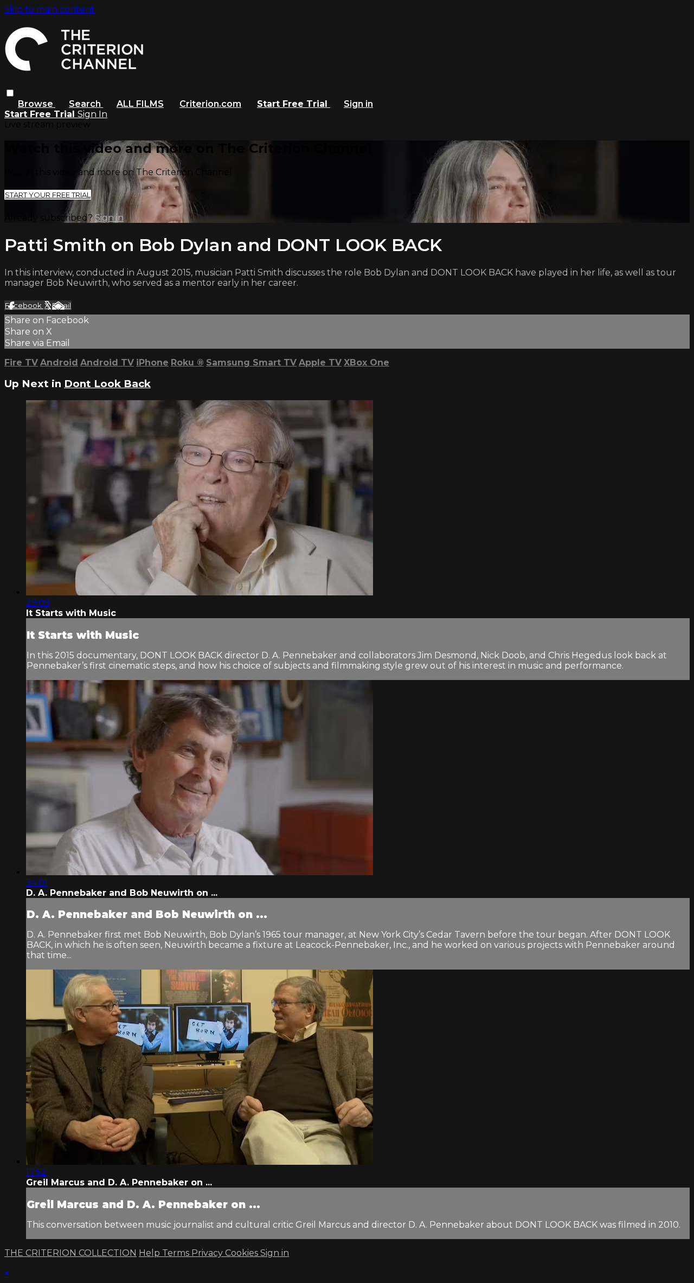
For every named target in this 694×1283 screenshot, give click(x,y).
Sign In (92, 114)
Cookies (242, 1253)
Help (150, 1253)
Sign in (358, 104)
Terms (176, 1253)
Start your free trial (48, 194)
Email (61, 305)
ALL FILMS (140, 104)
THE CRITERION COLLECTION (70, 1253)
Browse (36, 104)
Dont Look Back (107, 383)
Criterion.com (210, 104)
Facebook (24, 305)
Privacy (208, 1253)
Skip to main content (49, 9)
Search (86, 104)
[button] (10, 93)
